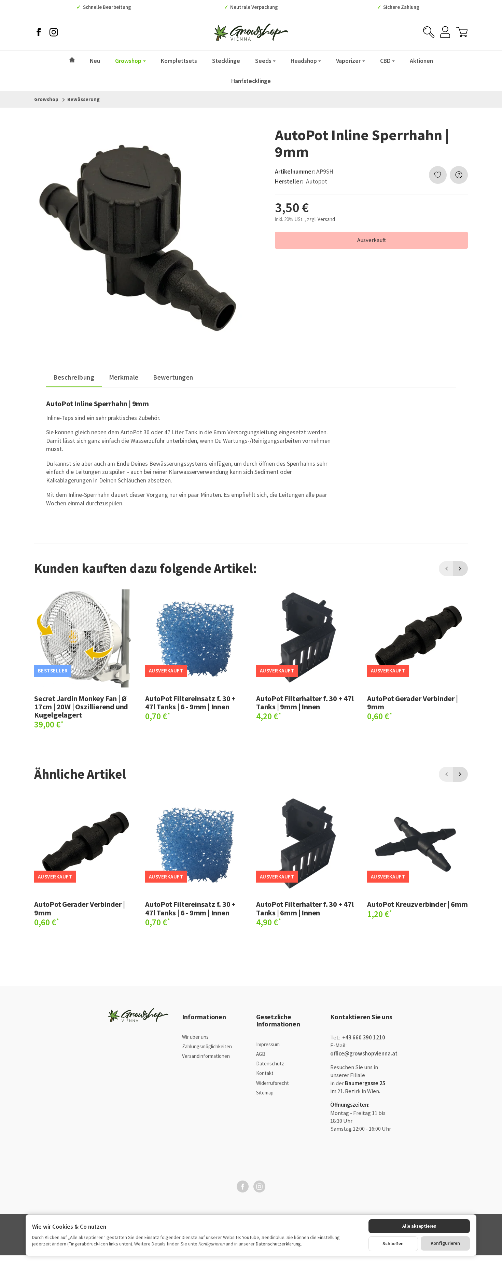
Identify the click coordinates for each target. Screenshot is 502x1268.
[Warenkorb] (462, 32)
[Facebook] (38, 32)
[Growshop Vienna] (251, 32)
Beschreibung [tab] (73, 377)
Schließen (393, 1243)
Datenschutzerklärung (278, 1244)
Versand (326, 219)
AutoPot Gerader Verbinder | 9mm (412, 702)
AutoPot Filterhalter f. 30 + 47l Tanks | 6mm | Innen (305, 908)
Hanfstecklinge (251, 81)
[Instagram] (53, 32)
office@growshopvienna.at (364, 1053)
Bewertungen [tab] (173, 377)
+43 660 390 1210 (363, 1037)
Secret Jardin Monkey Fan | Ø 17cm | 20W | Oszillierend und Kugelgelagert (81, 706)
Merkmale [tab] (124, 377)
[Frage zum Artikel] (459, 175)
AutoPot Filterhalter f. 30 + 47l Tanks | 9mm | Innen (305, 702)
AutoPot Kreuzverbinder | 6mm (417, 904)
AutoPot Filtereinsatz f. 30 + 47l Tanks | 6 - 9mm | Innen (190, 702)
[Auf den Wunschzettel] (438, 175)
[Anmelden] (445, 32)
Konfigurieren (445, 1243)
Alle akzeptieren (419, 1226)
